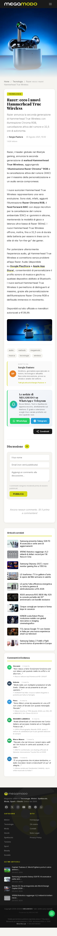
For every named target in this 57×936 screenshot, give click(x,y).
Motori (7, 820)
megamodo (35, 350)
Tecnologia (18, 81)
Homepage (34, 820)
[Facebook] (6, 807)
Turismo (7, 842)
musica (12, 356)
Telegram (42, 421)
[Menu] (50, 4)
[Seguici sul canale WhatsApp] (52, 913)
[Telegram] (35, 807)
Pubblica (18, 494)
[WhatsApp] (41, 807)
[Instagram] (18, 807)
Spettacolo (8, 837)
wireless (37, 356)
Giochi (6, 833)
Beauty (7, 851)
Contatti (33, 829)
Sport (6, 846)
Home (6, 81)
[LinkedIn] (29, 807)
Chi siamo (34, 824)
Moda (6, 829)
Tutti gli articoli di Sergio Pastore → (32, 383)
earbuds (22, 350)
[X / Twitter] (12, 807)
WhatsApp (21, 421)
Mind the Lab (21, 924)
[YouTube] (24, 807)
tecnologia (24, 356)
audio (11, 350)
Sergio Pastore (16, 137)
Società (7, 855)
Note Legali (34, 833)
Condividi (44, 431)
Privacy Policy (36, 837)
